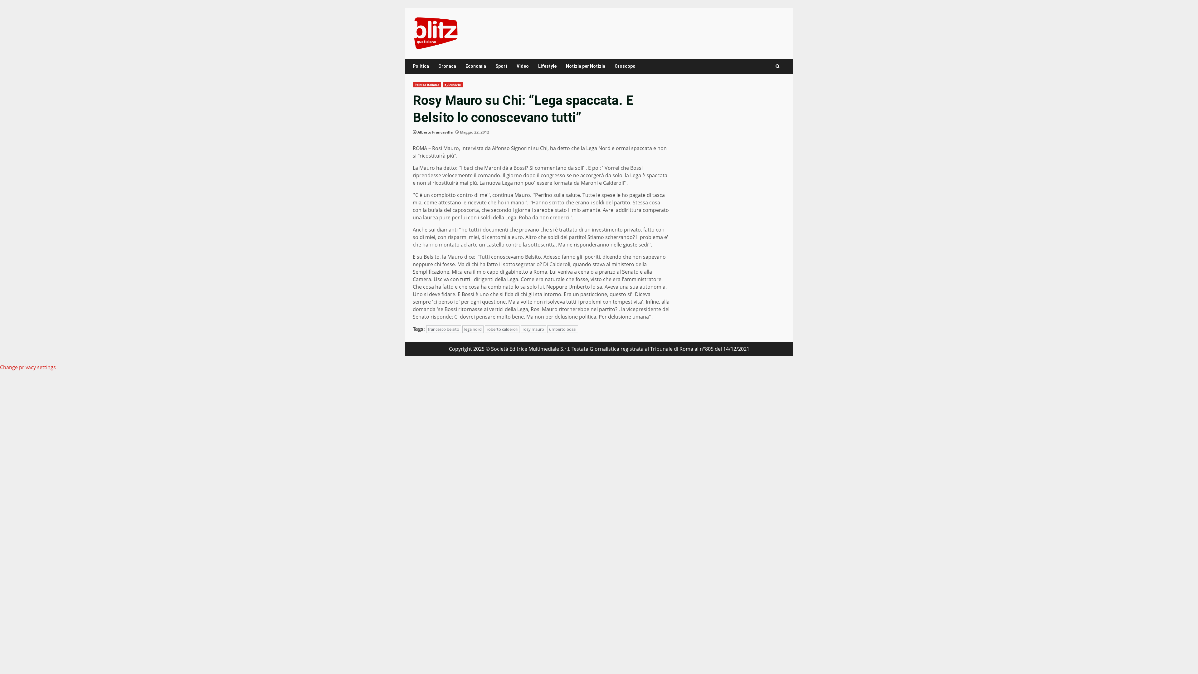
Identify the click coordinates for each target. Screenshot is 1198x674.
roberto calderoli (502, 329)
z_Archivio (453, 84)
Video (523, 66)
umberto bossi (562, 329)
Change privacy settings (28, 367)
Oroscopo (625, 66)
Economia (475, 66)
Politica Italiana (427, 84)
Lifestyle (547, 66)
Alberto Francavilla (435, 132)
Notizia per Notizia (585, 66)
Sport (501, 66)
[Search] (778, 66)
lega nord (473, 329)
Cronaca (447, 66)
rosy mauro (533, 329)
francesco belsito (443, 329)
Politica (421, 66)
